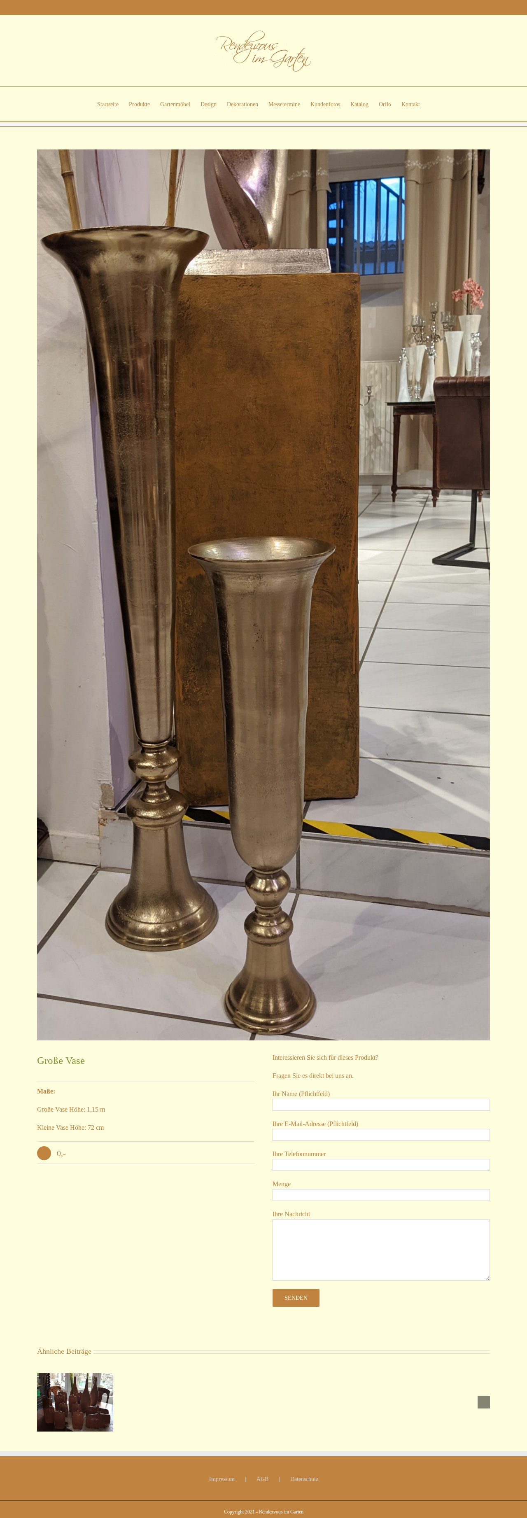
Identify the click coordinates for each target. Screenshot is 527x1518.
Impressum (222, 1479)
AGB (262, 1479)
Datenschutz (304, 1479)
